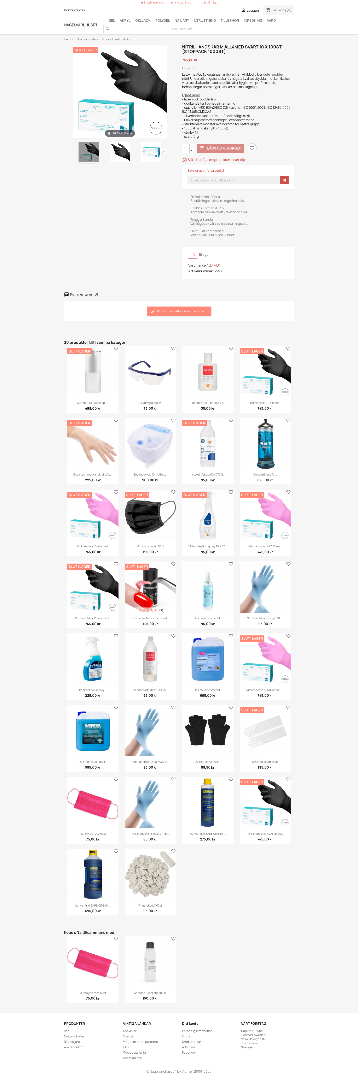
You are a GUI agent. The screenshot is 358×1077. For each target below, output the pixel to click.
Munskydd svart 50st (150, 546)
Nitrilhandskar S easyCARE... (150, 834)
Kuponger (189, 1052)
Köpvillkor (130, 1031)
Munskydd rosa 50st (93, 834)
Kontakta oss (74, 10)
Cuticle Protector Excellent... (150, 618)
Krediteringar (191, 1042)
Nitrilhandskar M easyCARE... (150, 762)
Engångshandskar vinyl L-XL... (92, 474)
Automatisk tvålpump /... (92, 403)
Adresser (188, 1047)
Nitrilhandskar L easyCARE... (265, 618)
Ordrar (187, 1036)
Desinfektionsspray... (92, 690)
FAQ (126, 1047)
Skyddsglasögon (150, 403)
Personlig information (197, 1031)
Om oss (128, 1036)
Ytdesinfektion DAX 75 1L (208, 474)
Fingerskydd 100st (150, 905)
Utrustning (205, 20)
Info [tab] (193, 254)
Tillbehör (230, 20)
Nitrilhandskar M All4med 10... (265, 690)
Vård (271, 20)
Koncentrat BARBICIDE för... (208, 834)
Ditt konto (190, 1023)
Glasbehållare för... (265, 474)
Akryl (125, 20)
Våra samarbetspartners (140, 1042)
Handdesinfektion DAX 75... (207, 403)
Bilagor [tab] (204, 254)
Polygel (162, 20)
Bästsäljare (72, 1042)
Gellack (143, 20)
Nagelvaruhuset (161, 1071)
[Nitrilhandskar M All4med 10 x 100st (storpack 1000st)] (89, 152)
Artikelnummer (200, 271)
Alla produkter (74, 1047)
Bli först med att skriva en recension (181, 311)
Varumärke (197, 265)
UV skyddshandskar (208, 762)
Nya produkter (74, 1036)
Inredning (253, 20)
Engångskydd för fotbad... (150, 474)
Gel (112, 20)
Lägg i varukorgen (220, 148)
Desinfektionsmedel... (208, 618)
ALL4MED (213, 265)
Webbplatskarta (134, 1052)
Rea (66, 1031)
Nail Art (182, 20)
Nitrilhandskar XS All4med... (265, 546)
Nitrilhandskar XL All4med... (265, 834)
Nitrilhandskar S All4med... (265, 403)
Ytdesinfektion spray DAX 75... (207, 546)
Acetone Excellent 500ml (150, 993)
